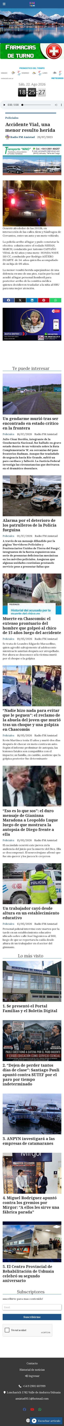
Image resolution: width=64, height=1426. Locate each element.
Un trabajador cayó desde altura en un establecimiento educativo (31, 913)
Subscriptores (31, 1292)
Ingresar (34, 1376)
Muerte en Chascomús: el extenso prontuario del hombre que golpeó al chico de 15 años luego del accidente (32, 625)
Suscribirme (32, 1317)
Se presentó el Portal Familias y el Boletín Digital (30, 1008)
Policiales (11, 117)
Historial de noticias (32, 1370)
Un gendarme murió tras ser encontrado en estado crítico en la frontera (30, 423)
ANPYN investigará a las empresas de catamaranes (29, 1141)
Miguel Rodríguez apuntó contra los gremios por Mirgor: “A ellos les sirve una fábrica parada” (31, 1204)
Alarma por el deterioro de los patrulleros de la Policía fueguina (29, 525)
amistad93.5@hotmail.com (32, 1398)
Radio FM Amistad (22, 137)
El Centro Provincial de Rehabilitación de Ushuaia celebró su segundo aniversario (28, 1273)
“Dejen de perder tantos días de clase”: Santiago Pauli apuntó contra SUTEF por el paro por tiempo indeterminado (31, 1075)
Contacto (32, 1363)
